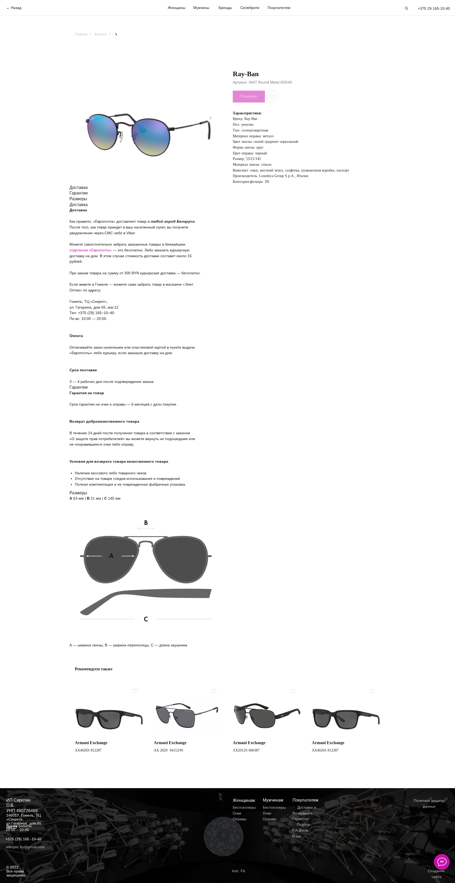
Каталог (101, 34)
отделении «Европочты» (91, 250)
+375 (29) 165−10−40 (96, 313)
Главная (81, 34)
